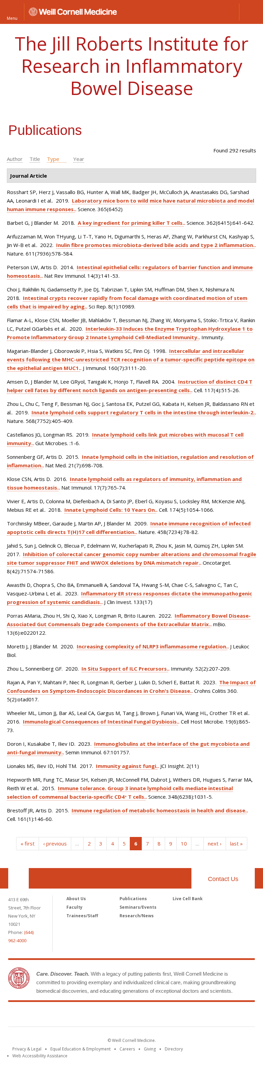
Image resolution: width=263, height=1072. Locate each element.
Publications (133, 899)
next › (215, 843)
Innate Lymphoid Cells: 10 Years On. (110, 509)
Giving (150, 1049)
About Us (76, 899)
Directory (174, 1049)
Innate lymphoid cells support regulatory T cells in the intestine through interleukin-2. (143, 412)
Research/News (137, 916)
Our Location (18, 878)
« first (28, 843)
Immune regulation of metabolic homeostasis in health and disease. (159, 810)
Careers (127, 1049)
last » (236, 843)
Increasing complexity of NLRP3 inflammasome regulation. (152, 646)
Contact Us (223, 879)
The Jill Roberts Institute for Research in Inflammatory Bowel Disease (132, 65)
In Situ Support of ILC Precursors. (125, 668)
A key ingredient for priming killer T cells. (131, 222)
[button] (251, 11)
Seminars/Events (138, 907)
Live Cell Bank (188, 899)
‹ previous (55, 843)
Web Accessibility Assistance (39, 1056)
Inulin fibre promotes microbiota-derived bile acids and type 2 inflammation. (155, 245)
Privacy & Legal (26, 1049)
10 (184, 843)
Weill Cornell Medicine (131, 1016)
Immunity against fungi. (127, 765)
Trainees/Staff (82, 916)
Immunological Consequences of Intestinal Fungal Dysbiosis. (100, 721)
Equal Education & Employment (80, 1049)
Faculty (74, 907)
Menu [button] (12, 17)
